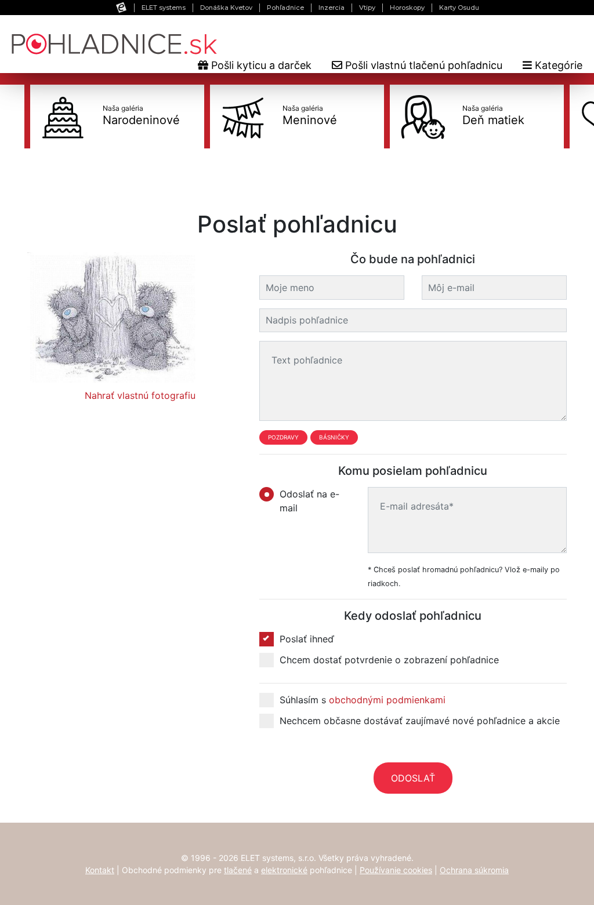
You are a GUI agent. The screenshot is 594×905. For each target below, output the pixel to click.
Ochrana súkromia (474, 870)
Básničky (334, 437)
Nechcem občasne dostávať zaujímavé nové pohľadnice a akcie (420, 720)
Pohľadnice (285, 7)
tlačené (238, 870)
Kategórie (557, 65)
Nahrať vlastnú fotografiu (140, 395)
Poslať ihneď (307, 639)
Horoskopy (407, 7)
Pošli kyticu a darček (260, 65)
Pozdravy (283, 437)
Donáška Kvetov (226, 7)
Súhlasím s (363, 700)
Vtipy (367, 7)
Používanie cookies (396, 870)
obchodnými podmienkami (387, 700)
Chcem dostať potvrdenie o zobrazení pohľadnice (389, 660)
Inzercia (331, 7)
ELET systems (164, 7)
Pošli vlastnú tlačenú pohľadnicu (422, 65)
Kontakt (99, 870)
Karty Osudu (459, 7)
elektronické (284, 870)
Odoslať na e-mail (309, 501)
